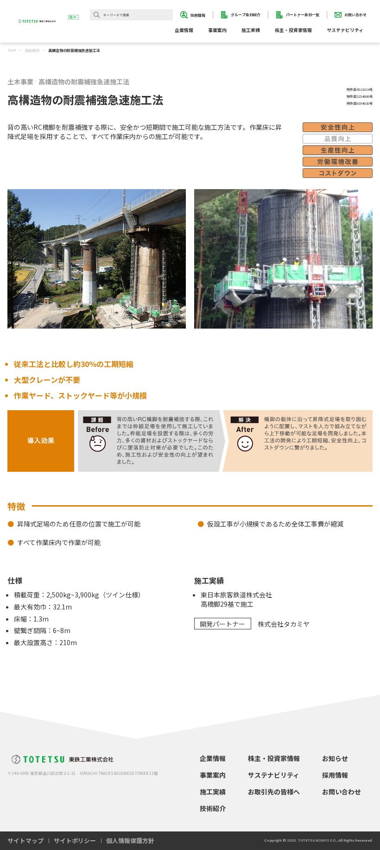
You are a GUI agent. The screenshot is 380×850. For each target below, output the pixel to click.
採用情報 (335, 775)
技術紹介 (32, 50)
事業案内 (213, 775)
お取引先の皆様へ (274, 791)
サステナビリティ (273, 775)
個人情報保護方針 (130, 840)
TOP (11, 50)
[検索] (96, 14)
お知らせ (335, 758)
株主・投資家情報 (274, 758)
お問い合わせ (341, 791)
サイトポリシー (75, 840)
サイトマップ (25, 840)
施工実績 (250, 30)
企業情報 (213, 758)
